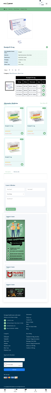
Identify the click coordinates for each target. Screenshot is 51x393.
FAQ (27, 324)
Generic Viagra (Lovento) (32, 339)
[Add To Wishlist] (47, 47)
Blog (27, 328)
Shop (5, 391)
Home (6, 9)
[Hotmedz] (8, 4)
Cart (25, 390)
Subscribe (14, 369)
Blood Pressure (16, 9)
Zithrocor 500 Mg (30, 345)
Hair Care (6, 348)
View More (43, 103)
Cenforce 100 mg (30, 348)
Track (46, 391)
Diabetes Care (7, 350)
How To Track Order (31, 326)
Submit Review (11, 209)
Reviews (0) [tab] (16, 171)
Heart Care (11, 9)
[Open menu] (46, 3)
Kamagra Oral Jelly (31, 341)
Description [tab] (8, 171)
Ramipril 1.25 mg (9, 126)
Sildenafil (6, 336)
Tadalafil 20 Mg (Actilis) (32, 336)
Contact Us (29, 320)
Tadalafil (6, 339)
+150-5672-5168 (10, 320)
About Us (28, 317)
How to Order (29, 322)
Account (35, 391)
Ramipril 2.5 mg (31, 126)
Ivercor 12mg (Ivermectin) (33, 343)
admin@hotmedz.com (11, 325)
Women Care (7, 345)
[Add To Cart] (22, 133)
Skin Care (6, 341)
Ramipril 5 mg (8, 157)
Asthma (6, 343)
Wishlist (15, 390)
